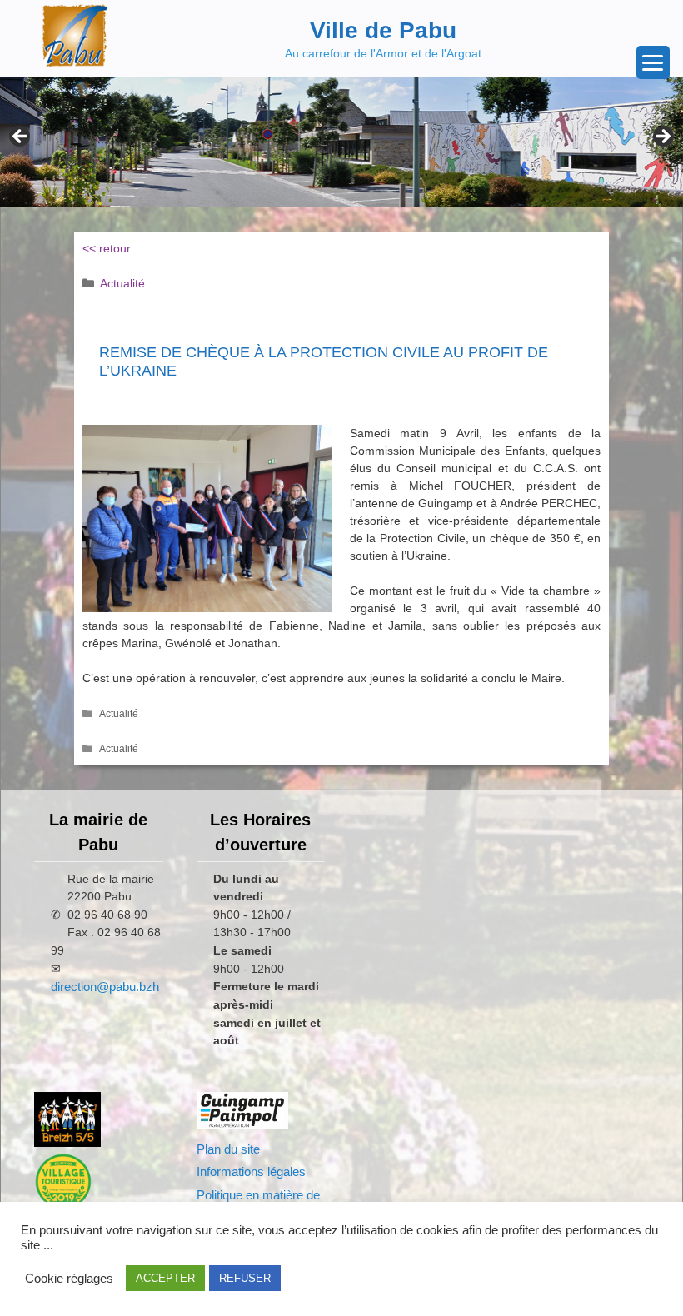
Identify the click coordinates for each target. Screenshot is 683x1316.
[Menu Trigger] (653, 62)
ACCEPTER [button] (165, 1278)
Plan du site (228, 1149)
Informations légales (251, 1171)
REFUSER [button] (245, 1278)
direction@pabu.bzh (105, 987)
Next (662, 137)
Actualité (122, 283)
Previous (20, 137)
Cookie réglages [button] (69, 1278)
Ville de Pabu (383, 30)
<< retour (106, 248)
